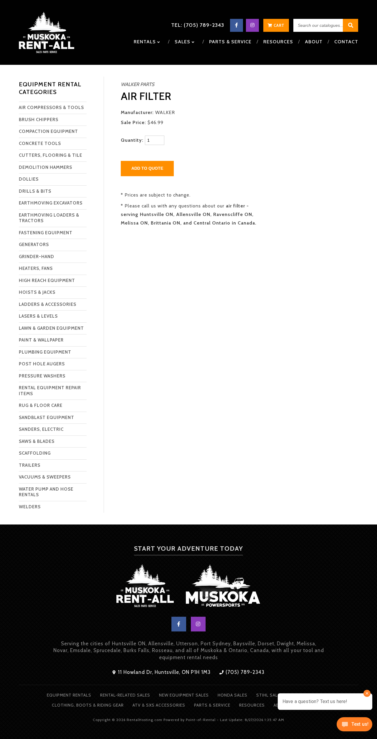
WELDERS (30, 506)
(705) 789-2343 (244, 672)
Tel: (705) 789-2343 (197, 25)
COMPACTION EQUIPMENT (48, 131)
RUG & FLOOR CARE (40, 405)
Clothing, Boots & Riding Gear (88, 705)
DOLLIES (29, 179)
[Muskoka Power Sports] (223, 586)
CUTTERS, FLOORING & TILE (50, 155)
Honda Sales (232, 695)
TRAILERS (29, 465)
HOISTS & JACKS (37, 292)
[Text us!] (354, 726)
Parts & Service (230, 41)
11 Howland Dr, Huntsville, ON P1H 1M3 (163, 672)
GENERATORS (34, 244)
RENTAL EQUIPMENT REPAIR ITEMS (50, 390)
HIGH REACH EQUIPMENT (47, 280)
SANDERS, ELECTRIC (41, 429)
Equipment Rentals (69, 695)
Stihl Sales (269, 695)
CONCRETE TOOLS (40, 143)
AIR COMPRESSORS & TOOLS (51, 107)
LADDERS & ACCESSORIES (47, 304)
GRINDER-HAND (36, 256)
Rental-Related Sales (125, 695)
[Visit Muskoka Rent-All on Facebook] (236, 25)
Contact (346, 41)
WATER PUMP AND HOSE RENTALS (46, 492)
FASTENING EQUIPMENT (45, 232)
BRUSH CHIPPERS (38, 119)
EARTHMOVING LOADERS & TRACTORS (49, 218)
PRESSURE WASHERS (42, 376)
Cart (278, 25)
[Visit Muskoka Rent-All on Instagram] (252, 25)
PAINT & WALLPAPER (41, 340)
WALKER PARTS (137, 84)
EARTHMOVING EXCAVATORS (50, 203)
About (314, 41)
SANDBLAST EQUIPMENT (46, 417)
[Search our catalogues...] (350, 25)
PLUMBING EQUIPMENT (45, 352)
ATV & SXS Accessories (159, 705)
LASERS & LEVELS (38, 316)
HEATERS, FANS (36, 268)
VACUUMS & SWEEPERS (45, 477)
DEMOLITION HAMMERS (45, 167)
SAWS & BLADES (36, 441)
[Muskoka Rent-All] (144, 586)
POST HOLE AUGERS (42, 364)
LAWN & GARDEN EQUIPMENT (51, 328)
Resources (278, 41)
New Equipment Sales (184, 695)
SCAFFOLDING (35, 453)
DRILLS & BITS (35, 191)
